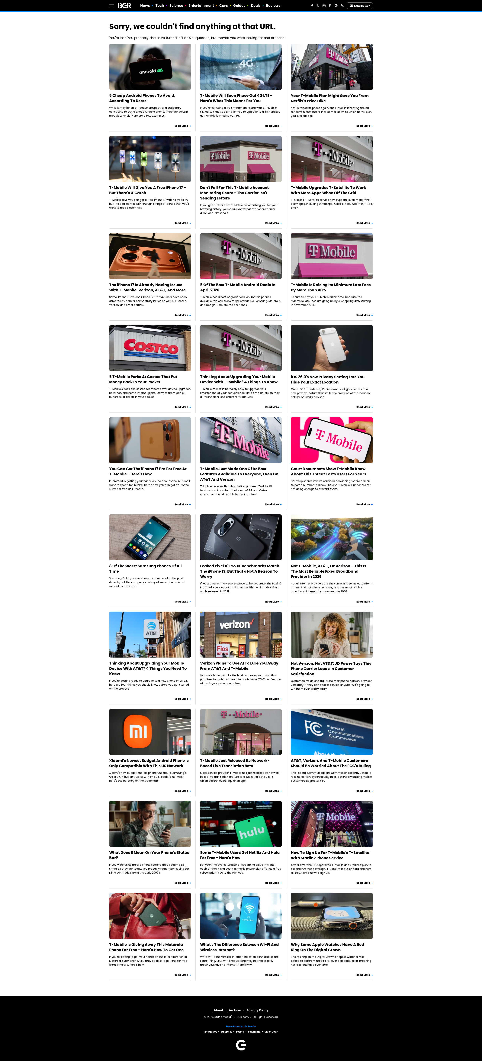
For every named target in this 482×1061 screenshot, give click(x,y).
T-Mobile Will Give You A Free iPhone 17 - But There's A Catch (147, 190)
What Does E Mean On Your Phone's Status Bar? (149, 855)
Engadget (210, 1031)
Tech (160, 5)
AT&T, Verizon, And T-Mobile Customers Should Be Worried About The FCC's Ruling (331, 763)
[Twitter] (318, 5)
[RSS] (342, 5)
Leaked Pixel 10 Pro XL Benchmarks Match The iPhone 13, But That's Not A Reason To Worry (239, 571)
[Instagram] (324, 5)
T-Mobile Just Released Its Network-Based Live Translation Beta (235, 763)
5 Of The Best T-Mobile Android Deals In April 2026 (237, 287)
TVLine (240, 1031)
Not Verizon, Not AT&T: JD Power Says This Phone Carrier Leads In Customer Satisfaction (331, 668)
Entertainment (201, 5)
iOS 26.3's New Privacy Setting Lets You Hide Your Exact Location (328, 379)
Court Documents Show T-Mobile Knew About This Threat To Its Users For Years (328, 471)
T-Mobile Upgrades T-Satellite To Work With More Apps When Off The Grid (328, 190)
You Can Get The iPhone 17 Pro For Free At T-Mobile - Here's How (148, 471)
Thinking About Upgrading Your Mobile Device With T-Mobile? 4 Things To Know (239, 379)
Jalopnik (226, 1031)
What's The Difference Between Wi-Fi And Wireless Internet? (239, 947)
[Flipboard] (330, 5)
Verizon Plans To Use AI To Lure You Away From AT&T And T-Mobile (239, 666)
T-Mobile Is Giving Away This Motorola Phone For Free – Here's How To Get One (146, 947)
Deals (256, 5)
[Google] (336, 5)
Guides (239, 5)
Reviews (273, 5)
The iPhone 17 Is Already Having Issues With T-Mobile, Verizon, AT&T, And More (147, 287)
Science (176, 5)
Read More (181, 126)
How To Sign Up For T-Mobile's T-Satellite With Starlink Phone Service (330, 855)
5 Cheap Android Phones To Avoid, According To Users (142, 98)
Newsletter (362, 6)
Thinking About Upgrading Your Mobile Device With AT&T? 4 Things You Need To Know (148, 668)
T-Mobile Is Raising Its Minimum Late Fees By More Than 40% (331, 287)
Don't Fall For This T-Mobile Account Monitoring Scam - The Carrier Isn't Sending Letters (234, 193)
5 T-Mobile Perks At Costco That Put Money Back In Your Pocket (143, 379)
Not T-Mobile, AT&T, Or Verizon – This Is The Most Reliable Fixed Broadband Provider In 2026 (328, 571)
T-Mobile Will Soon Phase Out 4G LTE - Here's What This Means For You (236, 98)
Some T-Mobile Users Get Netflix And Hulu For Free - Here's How (240, 855)
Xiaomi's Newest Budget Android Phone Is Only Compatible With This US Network (149, 763)
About (218, 1010)
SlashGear (271, 1031)
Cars (223, 5)
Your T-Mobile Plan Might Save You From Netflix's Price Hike (330, 98)
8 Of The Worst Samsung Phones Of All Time (145, 569)
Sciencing (254, 1031)
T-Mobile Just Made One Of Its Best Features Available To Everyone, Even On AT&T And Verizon (239, 474)
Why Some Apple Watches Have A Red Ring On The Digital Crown (327, 947)
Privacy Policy (257, 1010)
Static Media (222, 1017)
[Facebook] (311, 5)
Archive (235, 1010)
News (145, 5)
